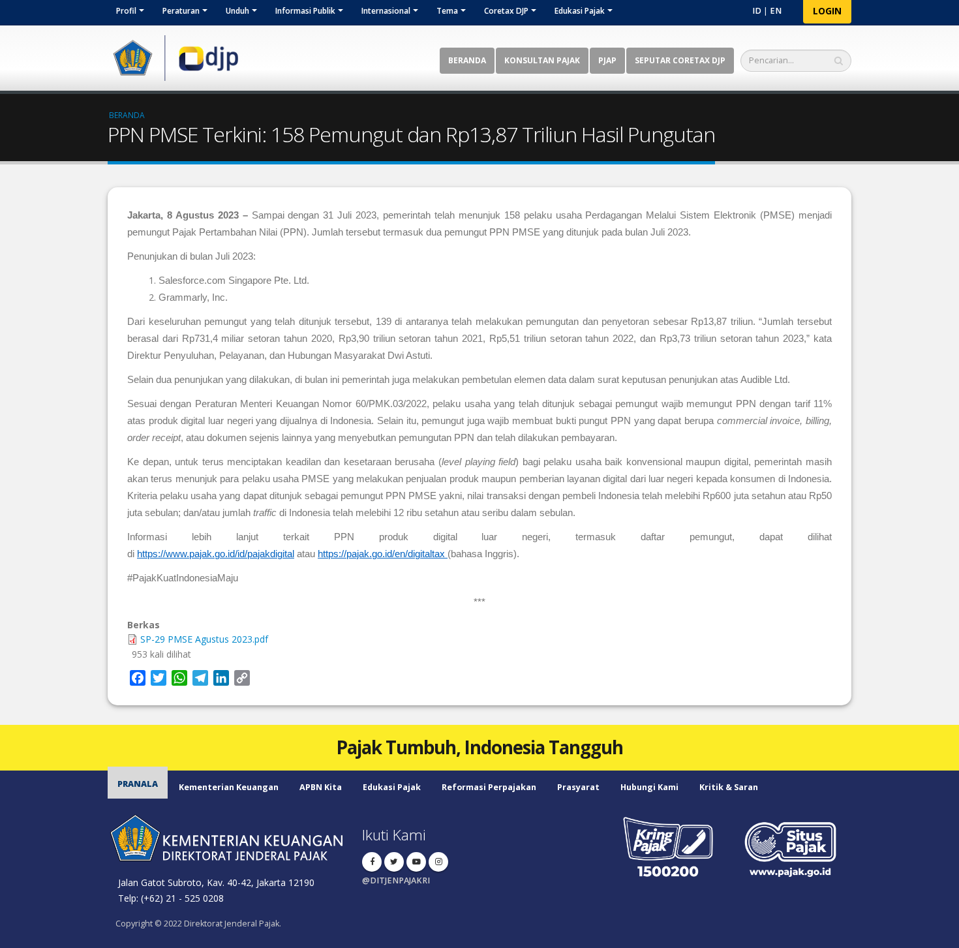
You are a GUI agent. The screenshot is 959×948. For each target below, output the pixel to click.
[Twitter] (394, 862)
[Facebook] (372, 862)
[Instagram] (438, 862)
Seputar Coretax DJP (680, 60)
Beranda (467, 60)
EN (776, 10)
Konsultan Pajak (542, 60)
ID (756, 10)
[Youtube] (416, 862)
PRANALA (137, 783)
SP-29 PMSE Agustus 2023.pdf (204, 639)
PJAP (607, 60)
